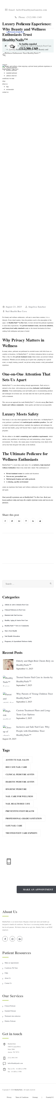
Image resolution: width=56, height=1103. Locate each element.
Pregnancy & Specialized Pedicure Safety (18, 641)
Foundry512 (50, 1097)
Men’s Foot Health (11, 631)
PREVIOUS (16, 544)
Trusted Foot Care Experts (21, 832)
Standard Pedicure (10, 1011)
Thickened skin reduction (12, 1016)
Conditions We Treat (11, 968)
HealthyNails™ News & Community (17, 626)
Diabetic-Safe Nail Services (13, 615)
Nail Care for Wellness (19, 796)
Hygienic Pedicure (16, 789)
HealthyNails (18, 1090)
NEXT (43, 544)
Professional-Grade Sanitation (24, 818)
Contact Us (8, 983)
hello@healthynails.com (15, 1063)
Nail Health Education (12, 636)
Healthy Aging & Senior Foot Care (16, 620)
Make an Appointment (12, 963)
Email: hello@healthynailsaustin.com (28, 9)
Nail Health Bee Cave (16, 311)
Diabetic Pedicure (10, 1021)
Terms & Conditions (22, 1097)
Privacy (9, 1097)
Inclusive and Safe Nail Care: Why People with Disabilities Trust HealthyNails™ (33, 731)
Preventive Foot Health (20, 810)
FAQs (6, 973)
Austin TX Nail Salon (17, 759)
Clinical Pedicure (10, 1006)
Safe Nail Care (14, 825)
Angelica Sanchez (37, 306)
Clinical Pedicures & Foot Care (15, 610)
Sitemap (35, 1097)
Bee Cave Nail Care (16, 766)
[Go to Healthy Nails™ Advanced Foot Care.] (6, 45)
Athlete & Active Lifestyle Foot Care (16, 605)
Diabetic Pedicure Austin (20, 781)
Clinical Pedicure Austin (20, 774)
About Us (8, 978)
